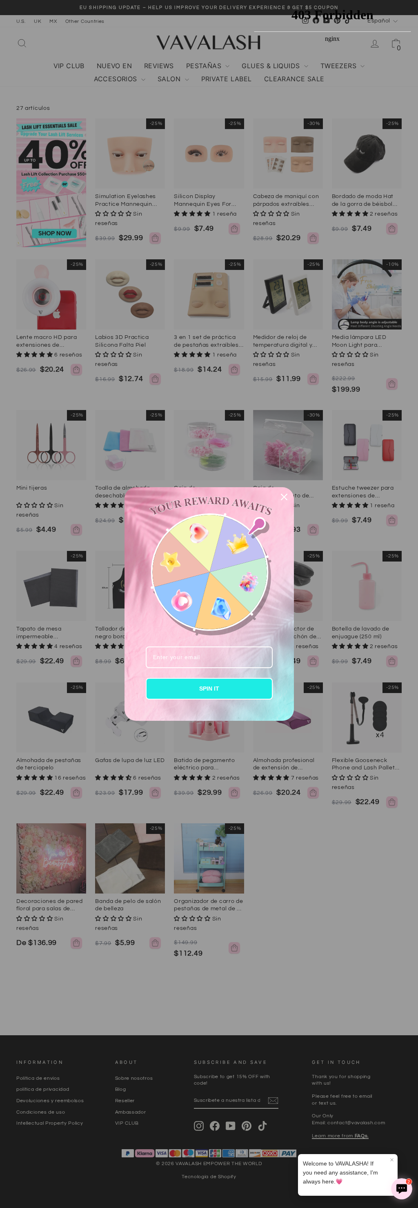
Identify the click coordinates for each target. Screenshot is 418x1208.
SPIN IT (209, 688)
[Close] (284, 497)
